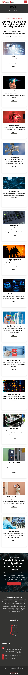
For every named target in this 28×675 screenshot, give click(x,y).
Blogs (15, 635)
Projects (15, 631)
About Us (15, 627)
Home (15, 625)
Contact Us (15, 633)
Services (15, 629)
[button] (14, 66)
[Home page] (9, 10)
